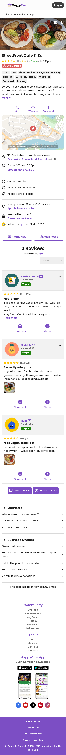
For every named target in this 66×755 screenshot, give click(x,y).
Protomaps (22, 146)
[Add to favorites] (62, 22)
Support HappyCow (33, 740)
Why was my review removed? (20, 514)
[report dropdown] (60, 277)
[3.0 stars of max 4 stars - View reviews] (8, 61)
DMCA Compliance (33, 733)
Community (33, 605)
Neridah (26, 345)
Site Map (33, 650)
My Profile (33, 609)
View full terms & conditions (18, 576)
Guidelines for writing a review (20, 520)
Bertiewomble (30, 276)
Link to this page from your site (20, 563)
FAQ (33, 639)
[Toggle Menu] (3, 5)
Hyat (22, 224)
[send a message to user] (41, 276)
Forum (33, 620)
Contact (33, 643)
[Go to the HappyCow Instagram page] (47, 705)
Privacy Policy (33, 721)
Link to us (33, 646)
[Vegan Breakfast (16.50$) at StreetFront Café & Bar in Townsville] (16, 34)
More (5, 98)
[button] (33, 129)
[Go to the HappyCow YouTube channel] (25, 705)
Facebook (48, 111)
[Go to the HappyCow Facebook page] (18, 705)
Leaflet (12, 146)
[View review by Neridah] (11, 349)
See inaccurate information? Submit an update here (30, 554)
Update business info (20, 208)
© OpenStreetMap (36, 146)
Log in (58, 5)
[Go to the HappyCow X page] (33, 705)
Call (17, 111)
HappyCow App (33, 657)
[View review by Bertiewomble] (11, 280)
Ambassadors (33, 613)
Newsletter (33, 624)
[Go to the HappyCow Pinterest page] (40, 705)
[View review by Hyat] (11, 424)
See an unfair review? (14, 569)
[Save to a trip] (55, 22)
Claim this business (19, 218)
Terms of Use (33, 727)
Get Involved (33, 628)
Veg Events (33, 617)
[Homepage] (16, 5)
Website (33, 111)
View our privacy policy (16, 527)
